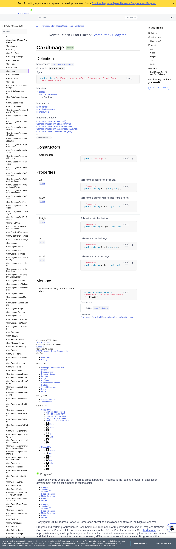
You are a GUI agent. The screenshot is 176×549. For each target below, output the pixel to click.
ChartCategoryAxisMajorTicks (16, 151)
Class (42, 198)
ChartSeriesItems (13, 367)
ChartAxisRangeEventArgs (16, 98)
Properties (45, 172)
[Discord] (47, 443)
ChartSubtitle (11, 527)
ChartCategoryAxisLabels (16, 117)
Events (44, 389)
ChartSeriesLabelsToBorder (16, 415)
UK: (55, 414)
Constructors (48, 147)
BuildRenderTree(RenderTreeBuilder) (159, 73)
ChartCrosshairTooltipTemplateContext (16, 228)
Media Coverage (48, 496)
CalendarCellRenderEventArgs (16, 41)
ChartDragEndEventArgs (17, 232)
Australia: (57, 421)
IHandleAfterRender (45, 109)
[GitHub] (47, 440)
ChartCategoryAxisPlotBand (16, 169)
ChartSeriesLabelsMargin (16, 399)
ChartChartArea (13, 223)
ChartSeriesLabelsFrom (16, 378)
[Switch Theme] (172, 17)
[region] (88, 543)
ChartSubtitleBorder (14, 530)
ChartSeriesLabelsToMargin (17, 420)
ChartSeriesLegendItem (16, 431)
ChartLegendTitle (13, 316)
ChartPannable (12, 332)
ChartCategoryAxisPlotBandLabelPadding (16, 192)
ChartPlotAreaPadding (16, 347)
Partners (44, 385)
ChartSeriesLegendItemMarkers (16, 453)
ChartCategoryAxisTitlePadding (16, 218)
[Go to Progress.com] (44, 475)
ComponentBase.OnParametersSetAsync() (57, 129)
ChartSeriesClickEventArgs (17, 358)
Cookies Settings (163, 543)
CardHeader (11, 68)
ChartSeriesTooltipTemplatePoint (16, 505)
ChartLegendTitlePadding (16, 328)
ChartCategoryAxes (14, 103)
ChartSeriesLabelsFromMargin (16, 388)
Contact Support (159, 88)
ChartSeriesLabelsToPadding (17, 426)
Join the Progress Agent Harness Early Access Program (124, 3)
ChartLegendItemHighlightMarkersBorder (16, 276)
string (42, 184)
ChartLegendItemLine (15, 280)
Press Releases (48, 494)
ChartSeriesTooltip (14, 489)
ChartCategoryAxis (14, 106)
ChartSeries (11, 350)
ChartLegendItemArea (15, 254)
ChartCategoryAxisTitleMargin (17, 212)
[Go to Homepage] (31, 13)
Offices (44, 500)
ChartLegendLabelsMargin (17, 298)
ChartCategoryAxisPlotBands (16, 197)
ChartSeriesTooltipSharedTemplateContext (16, 494)
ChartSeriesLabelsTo (15, 410)
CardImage (11, 71)
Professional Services (50, 383)
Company (45, 487)
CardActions (11, 46)
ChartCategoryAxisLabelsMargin (16, 128)
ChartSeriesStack (13, 485)
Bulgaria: (57, 418)
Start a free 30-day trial (110, 35)
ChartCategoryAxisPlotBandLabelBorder (16, 180)
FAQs (43, 391)
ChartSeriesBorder (14, 354)
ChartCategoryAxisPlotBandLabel (16, 174)
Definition (45, 58)
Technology (46, 490)
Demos (44, 370)
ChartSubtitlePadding (15, 537)
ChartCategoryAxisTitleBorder (16, 207)
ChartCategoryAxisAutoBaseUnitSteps (17, 111)
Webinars (45, 381)
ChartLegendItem (13, 250)
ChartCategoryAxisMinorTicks (16, 163)
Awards (44, 492)
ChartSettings (12, 519)
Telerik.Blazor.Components (61, 26)
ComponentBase (49, 94)
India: (56, 416)
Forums (44, 376)
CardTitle (10, 82)
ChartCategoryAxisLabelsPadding (16, 134)
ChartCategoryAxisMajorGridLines (16, 146)
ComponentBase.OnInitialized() (51, 121)
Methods (44, 280)
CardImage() (46, 155)
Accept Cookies (140, 543)
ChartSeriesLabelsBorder (17, 374)
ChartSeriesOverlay (14, 482)
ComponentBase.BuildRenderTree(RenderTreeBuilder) (106, 317)
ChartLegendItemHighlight (16, 264)
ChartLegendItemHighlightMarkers (16, 270)
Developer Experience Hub (52, 368)
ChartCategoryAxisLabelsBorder (16, 122)
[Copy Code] (135, 78)
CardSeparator (12, 75)
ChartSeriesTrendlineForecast (16, 515)
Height (42, 218)
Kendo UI (40, 347)
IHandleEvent (42, 112)
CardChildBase (13, 53)
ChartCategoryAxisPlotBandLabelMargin (16, 186)
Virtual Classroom (48, 387)
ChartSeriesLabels (14, 370)
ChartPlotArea (12, 336)
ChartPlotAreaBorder (15, 339)
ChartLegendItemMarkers (17, 284)
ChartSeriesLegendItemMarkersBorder (16, 458)
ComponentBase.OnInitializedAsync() (54, 124)
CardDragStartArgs (14, 57)
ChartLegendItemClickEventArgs (17, 258)
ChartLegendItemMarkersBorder (17, 289)
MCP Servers (42, 351)
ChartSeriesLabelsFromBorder (17, 382)
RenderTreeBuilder (101, 308)
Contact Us (46, 410)
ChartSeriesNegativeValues (17, 477)
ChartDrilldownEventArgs (17, 239)
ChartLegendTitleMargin (16, 323)
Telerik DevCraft (43, 342)
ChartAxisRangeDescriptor (17, 92)
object (42, 92)
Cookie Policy (20, 545)
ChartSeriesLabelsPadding (16, 405)
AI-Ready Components (58, 351)
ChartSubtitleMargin (14, 534)
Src (41, 238)
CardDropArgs (12, 60)
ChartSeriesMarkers (14, 467)
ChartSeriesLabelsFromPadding (17, 394)
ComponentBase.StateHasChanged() (54, 131)
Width (42, 256)
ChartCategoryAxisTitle (16, 202)
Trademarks (149, 530)
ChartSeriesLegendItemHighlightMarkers (17, 441)
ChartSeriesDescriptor (15, 363)
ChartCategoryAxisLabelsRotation (16, 140)
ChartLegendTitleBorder (16, 319)
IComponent (42, 107)
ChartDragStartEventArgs (17, 236)
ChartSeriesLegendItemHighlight (17, 435)
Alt (40, 180)
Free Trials (45, 357)
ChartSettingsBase (14, 523)
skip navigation (23, 13)
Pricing (44, 359)
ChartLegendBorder (14, 247)
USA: (55, 412)
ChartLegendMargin (14, 309)
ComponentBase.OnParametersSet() (54, 126)
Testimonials (46, 402)
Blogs (43, 378)
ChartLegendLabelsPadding (17, 304)
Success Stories (48, 400)
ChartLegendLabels (14, 293)
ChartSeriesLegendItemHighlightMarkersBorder (17, 447)
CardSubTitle (12, 78)
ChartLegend (11, 243)
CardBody (10, 50)
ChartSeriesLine (13, 463)
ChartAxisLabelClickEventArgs (16, 87)
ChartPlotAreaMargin (15, 343)
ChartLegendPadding (15, 312)
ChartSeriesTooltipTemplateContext (16, 499)
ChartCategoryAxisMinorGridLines (16, 157)
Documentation (47, 372)
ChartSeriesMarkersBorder (16, 471)
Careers (44, 498)
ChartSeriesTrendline (15, 510)
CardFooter (11, 64)
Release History (48, 374)
